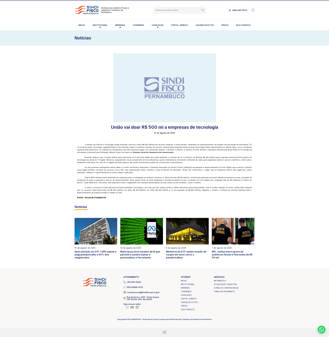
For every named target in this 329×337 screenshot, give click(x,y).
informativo (220, 281)
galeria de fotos (205, 25)
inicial (81, 25)
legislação (186, 295)
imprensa (185, 288)
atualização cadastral (225, 284)
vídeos (224, 25)
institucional (187, 284)
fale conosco (243, 25)
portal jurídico (179, 25)
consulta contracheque (226, 288)
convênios (138, 25)
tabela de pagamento (224, 291)
